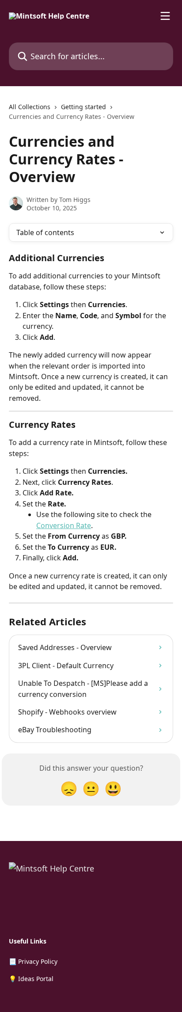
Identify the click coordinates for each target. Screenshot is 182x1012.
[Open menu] (165, 16)
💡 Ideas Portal (31, 978)
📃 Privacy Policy (33, 961)
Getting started (83, 107)
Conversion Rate (63, 525)
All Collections (29, 107)
